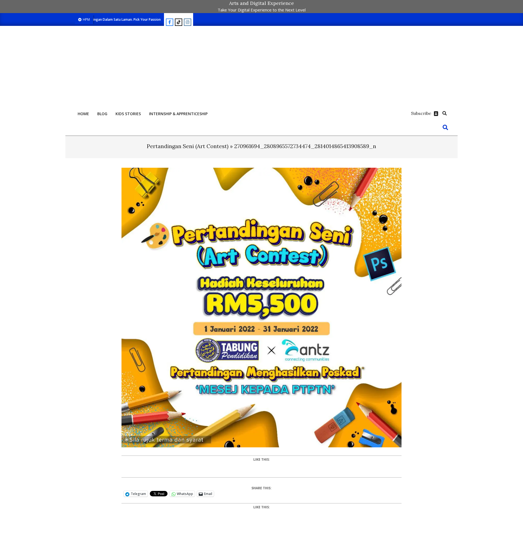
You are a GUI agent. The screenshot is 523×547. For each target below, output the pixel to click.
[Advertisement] (261, 67)
